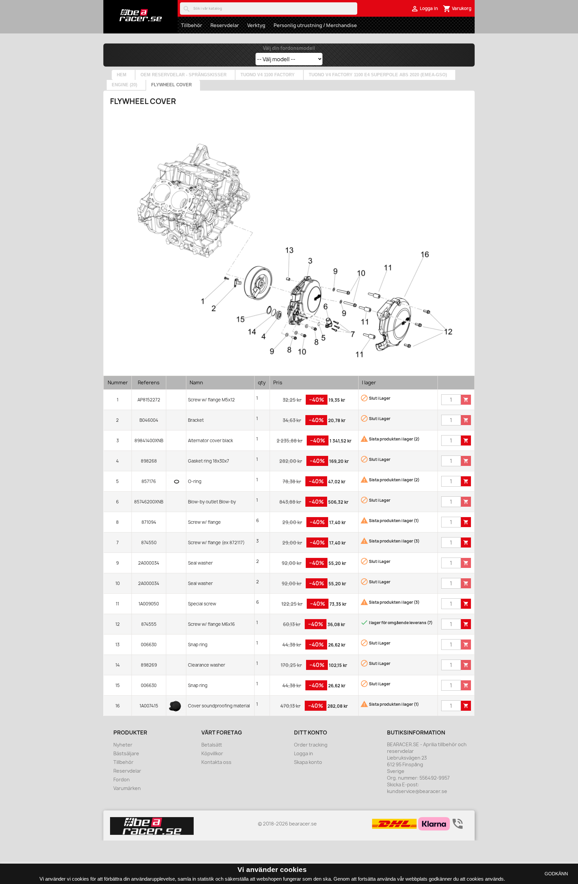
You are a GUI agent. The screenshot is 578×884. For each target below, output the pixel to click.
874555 (149, 624)
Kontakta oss (216, 762)
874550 (149, 542)
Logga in (303, 753)
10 (117, 583)
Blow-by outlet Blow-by (212, 502)
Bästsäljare (126, 753)
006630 (149, 645)
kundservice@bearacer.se (417, 791)
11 (117, 604)
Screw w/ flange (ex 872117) (216, 542)
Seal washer (200, 563)
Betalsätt (211, 745)
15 (117, 685)
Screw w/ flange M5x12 (211, 400)
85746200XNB (148, 502)
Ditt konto (310, 732)
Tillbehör (191, 25)
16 (117, 706)
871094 (148, 522)
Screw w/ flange (204, 522)
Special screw (202, 604)
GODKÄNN (556, 873)
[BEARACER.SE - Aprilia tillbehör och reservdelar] (140, 15)
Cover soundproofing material (219, 706)
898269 (149, 665)
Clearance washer (206, 665)
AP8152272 (148, 400)
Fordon (121, 779)
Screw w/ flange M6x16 (211, 624)
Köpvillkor (212, 753)
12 (117, 624)
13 (117, 645)
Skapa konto (308, 762)
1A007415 (148, 706)
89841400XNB (148, 440)
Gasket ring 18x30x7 (208, 461)
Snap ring (197, 645)
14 (117, 665)
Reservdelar (224, 25)
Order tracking (310, 745)
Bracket (196, 420)
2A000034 (148, 563)
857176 (148, 481)
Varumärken (127, 788)
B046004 (148, 420)
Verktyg (256, 25)
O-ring (194, 481)
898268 (149, 461)
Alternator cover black (210, 440)
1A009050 (148, 604)
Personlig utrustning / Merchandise (315, 25)
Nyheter (122, 745)
